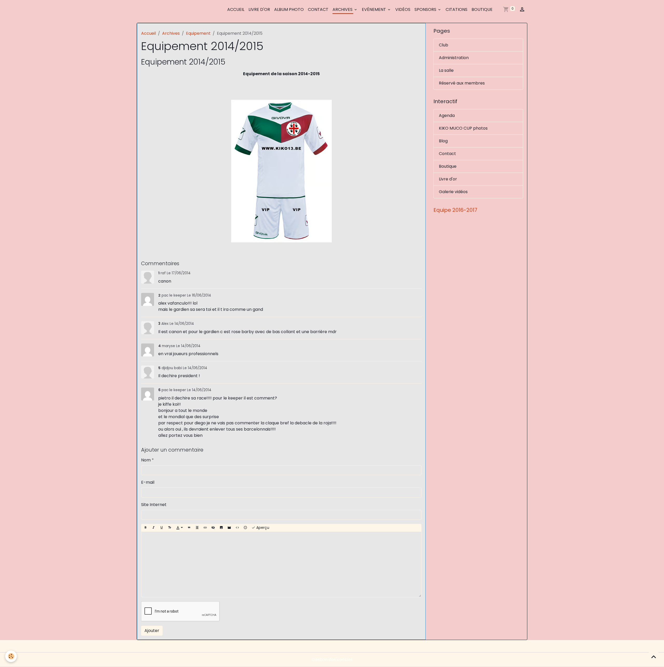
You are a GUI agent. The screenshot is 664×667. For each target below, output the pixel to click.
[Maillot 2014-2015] (281, 171)
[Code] (237, 527)
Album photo (289, 9)
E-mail (147, 482)
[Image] (221, 527)
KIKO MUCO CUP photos (463, 128)
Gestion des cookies (332, 660)
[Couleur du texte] (179, 527)
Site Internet (154, 505)
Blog (443, 141)
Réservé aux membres (462, 83)
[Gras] (145, 527)
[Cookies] (11, 656)
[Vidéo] (229, 527)
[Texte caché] (213, 527)
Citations (456, 9)
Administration (454, 58)
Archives (343, 9)
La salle (446, 70)
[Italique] (153, 527)
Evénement (374, 9)
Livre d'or (259, 9)
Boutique (482, 9)
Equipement (198, 33)
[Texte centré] (197, 527)
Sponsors (425, 9)
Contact (318, 9)
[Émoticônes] (245, 527)
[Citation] (189, 527)
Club (443, 45)
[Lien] (205, 527)
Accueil (235, 9)
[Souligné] (161, 527)
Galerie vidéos (453, 192)
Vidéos (402, 9)
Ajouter (151, 631)
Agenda (447, 115)
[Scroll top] (653, 656)
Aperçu (262, 527)
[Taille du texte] (169, 527)
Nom (146, 460)
